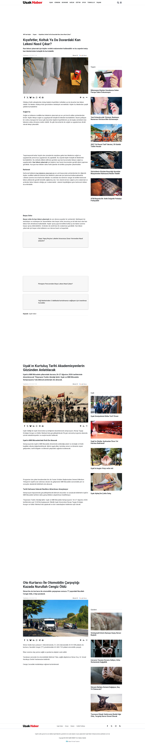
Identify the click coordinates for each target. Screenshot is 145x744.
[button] (80, 97)
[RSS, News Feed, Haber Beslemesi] (120, 726)
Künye (66, 726)
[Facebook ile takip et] (107, 726)
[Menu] (120, 2)
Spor (84, 2)
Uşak (51, 2)
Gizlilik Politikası (81, 726)
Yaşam (98, 2)
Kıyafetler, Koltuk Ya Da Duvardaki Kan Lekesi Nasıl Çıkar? (55, 34)
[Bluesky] (30, 97)
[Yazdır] (42, 97)
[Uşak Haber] (32, 2)
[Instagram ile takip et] (116, 726)
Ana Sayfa (28, 34)
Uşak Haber (60, 726)
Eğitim (78, 2)
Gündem (57, 2)
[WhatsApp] (36, 97)
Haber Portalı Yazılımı (74, 741)
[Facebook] (24, 97)
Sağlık (72, 2)
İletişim (72, 726)
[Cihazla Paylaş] (39, 97)
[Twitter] (27, 97)
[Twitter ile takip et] (111, 726)
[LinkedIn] (33, 97)
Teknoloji (91, 2)
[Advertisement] (72, 19)
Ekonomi (65, 2)
